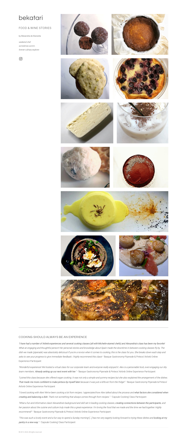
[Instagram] (21, 59)
